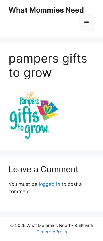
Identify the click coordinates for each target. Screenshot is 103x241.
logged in (49, 184)
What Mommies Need (46, 10)
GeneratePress (51, 231)
